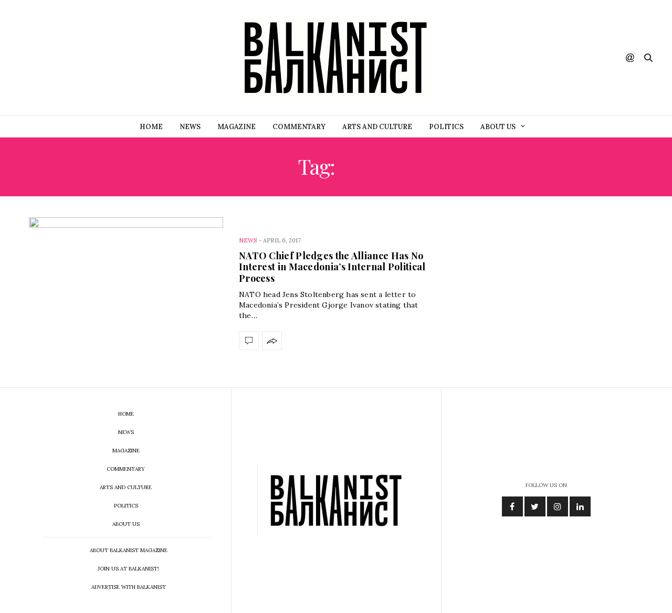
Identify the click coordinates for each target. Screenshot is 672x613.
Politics (446, 126)
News (190, 126)
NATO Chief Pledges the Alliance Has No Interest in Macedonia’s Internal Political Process (332, 266)
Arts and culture (377, 126)
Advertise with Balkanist (128, 587)
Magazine (236, 126)
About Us (498, 126)
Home (151, 126)
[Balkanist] (336, 58)
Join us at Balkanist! (128, 568)
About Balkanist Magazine (128, 550)
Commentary (299, 126)
